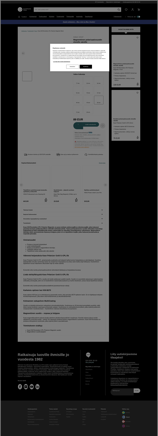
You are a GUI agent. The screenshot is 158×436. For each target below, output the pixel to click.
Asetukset (72, 66)
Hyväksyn (85, 66)
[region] (79, 57)
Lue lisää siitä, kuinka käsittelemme (61, 61)
